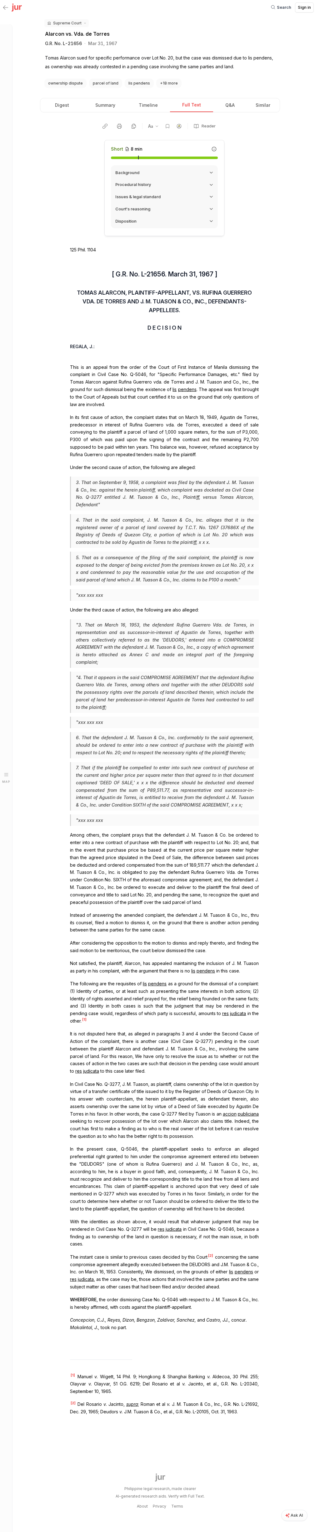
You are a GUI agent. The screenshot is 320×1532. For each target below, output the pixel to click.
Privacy (159, 1506)
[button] (66, 23)
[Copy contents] (134, 126)
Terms (177, 1506)
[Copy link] (105, 126)
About (142, 1506)
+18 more (169, 83)
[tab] (61, 105)
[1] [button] (84, 1019)
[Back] (6, 8)
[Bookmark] (167, 126)
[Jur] (16, 7)
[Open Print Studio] (119, 126)
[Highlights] (179, 126)
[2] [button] (210, 1255)
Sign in (304, 7)
